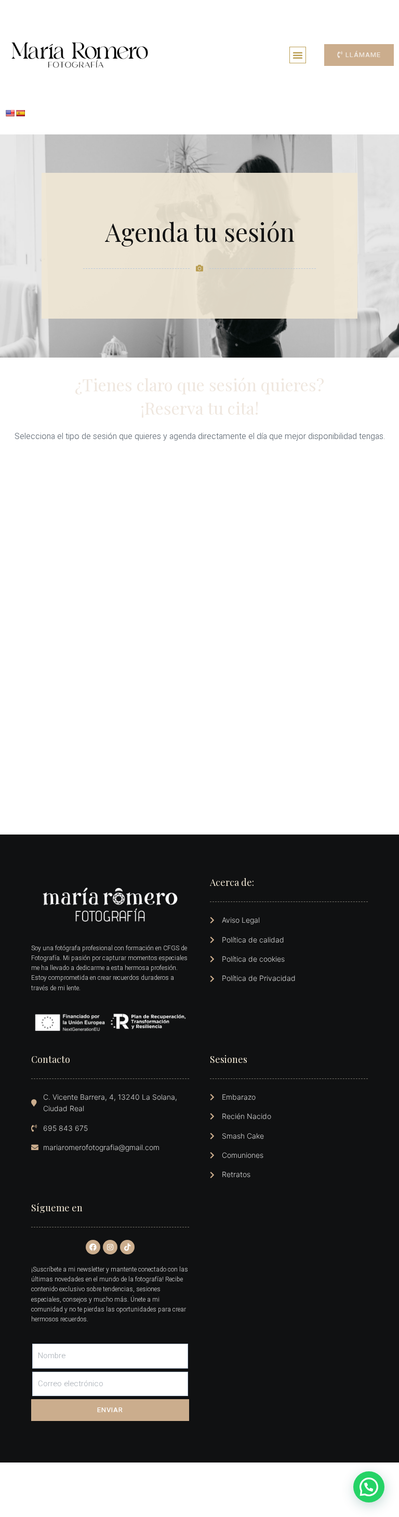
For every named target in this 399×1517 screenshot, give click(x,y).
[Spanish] (20, 113)
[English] (10, 113)
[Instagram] (110, 1247)
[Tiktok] (127, 1247)
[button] (297, 55)
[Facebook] (93, 1247)
